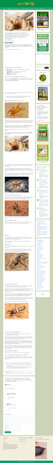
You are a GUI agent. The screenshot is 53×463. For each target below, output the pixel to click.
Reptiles (38, 268)
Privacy (4, 439)
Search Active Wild (40, 66)
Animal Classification (10, 97)
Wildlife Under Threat (40, 287)
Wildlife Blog (39, 285)
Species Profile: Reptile (40, 280)
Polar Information (39, 265)
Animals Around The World (24, 8)
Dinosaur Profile (39, 257)
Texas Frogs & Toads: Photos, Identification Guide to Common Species (42, 229)
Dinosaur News (39, 256)
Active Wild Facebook (22, 441)
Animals (5, 8)
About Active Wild (42, 8)
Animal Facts (39, 245)
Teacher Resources (40, 281)
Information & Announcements (41, 258)
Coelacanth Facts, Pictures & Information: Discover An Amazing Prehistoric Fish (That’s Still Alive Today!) (19, 373)
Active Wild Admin (42, 179)
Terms (4, 441)
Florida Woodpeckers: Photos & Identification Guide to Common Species (42, 234)
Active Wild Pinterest (22, 439)
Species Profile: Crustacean (41, 274)
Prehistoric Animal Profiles (41, 266)
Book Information (39, 253)
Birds (38, 252)
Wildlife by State (39, 286)
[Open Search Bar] (49, 8)
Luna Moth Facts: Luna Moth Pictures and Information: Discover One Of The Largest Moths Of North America (43, 182)
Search (46, 67)
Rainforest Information (40, 267)
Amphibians (39, 244)
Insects (38, 259)
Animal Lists (39, 246)
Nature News (36, 8)
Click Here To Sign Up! (40, 120)
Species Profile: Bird (40, 273)
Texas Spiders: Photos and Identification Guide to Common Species (42, 224)
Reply (6, 390)
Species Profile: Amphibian (41, 271)
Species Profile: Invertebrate (41, 278)
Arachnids (38, 250)
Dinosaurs (31, 8)
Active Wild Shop (39, 243)
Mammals (38, 260)
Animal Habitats (16, 8)
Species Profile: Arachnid (41, 272)
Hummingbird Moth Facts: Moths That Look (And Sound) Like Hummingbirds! (44, 171)
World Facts (39, 288)
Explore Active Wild (10, 8)
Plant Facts (38, 264)
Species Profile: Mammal (41, 279)
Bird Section (39, 251)
